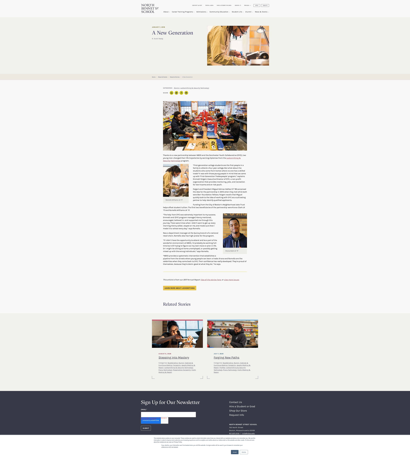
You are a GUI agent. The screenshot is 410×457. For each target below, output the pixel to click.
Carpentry (177, 365)
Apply (256, 5)
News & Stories (175, 77)
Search (237, 5)
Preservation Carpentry (182, 370)
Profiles (222, 367)
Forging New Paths (226, 357)
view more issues (231, 279)
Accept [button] (235, 452)
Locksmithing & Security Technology (194, 88)
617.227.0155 (234, 433)
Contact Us (235, 402)
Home (153, 77)
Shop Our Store (238, 410)
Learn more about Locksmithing (180, 288)
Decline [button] (244, 452)
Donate (265, 5)
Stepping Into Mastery (174, 357)
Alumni (177, 88)
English (246, 5)
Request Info (236, 414)
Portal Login (209, 5)
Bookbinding (173, 363)
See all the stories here (211, 279)
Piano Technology (165, 370)
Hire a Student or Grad (224, 5)
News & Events (162, 77)
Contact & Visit (197, 5)
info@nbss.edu (248, 433)
